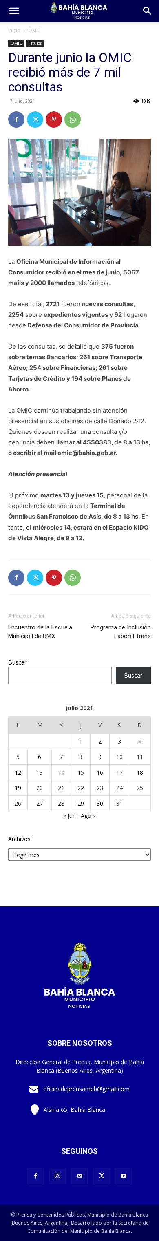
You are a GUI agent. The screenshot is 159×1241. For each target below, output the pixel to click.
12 (18, 772)
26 (18, 803)
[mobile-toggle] (14, 11)
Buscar (17, 662)
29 (80, 803)
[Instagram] (57, 1176)
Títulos (35, 43)
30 (100, 803)
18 (140, 772)
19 (18, 788)
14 (61, 772)
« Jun (69, 815)
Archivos (19, 839)
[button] (147, 11)
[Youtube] (123, 1176)
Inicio (14, 30)
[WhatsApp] (72, 119)
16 (100, 772)
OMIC (34, 30)
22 (80, 788)
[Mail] (79, 1176)
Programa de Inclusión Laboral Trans (121, 632)
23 (100, 788)
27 (39, 803)
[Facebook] (16, 119)
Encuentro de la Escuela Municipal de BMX (40, 632)
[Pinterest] (54, 119)
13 (39, 772)
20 (39, 788)
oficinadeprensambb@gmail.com (86, 1089)
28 (61, 803)
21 (61, 788)
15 (80, 772)
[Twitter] (35, 119)
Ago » (88, 815)
